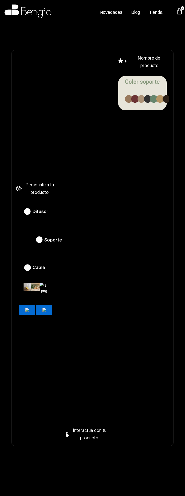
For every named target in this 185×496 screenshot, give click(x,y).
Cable (38, 267)
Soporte (53, 240)
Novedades (111, 12)
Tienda (155, 12)
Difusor (40, 211)
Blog (135, 12)
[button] (166, 99)
